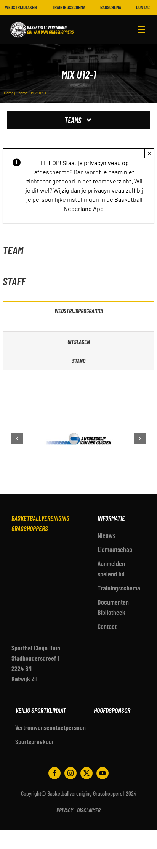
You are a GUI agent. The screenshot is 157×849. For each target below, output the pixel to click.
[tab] (78, 310)
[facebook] (54, 773)
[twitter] (86, 773)
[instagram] (70, 773)
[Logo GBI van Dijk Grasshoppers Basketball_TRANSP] (42, 22)
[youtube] (102, 773)
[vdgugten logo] (47, 439)
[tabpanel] (78, 325)
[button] (17, 438)
